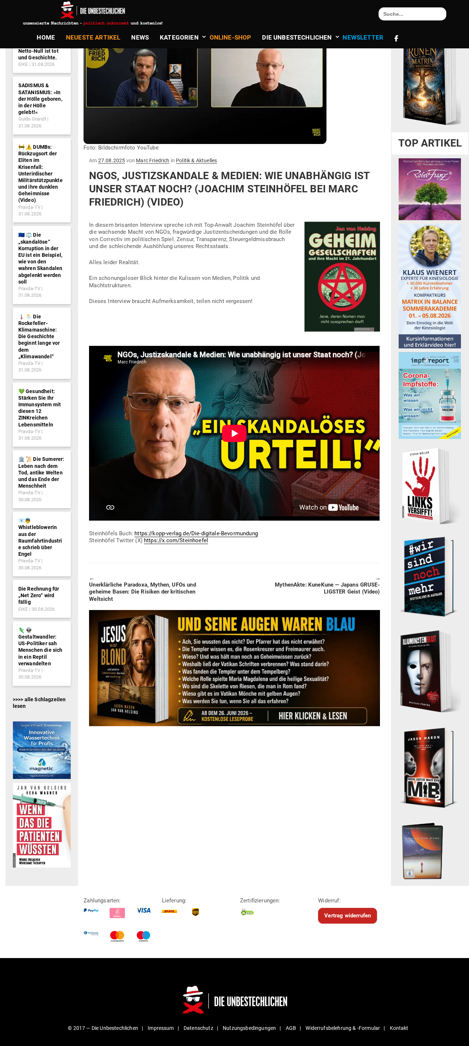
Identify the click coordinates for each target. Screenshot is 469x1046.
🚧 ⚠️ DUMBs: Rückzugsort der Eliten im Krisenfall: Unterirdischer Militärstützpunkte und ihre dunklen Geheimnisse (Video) (40, 173)
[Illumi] (430, 672)
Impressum (161, 1028)
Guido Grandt (32, 119)
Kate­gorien (179, 37)
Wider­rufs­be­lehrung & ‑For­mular (343, 1028)
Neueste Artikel (93, 37)
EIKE (23, 64)
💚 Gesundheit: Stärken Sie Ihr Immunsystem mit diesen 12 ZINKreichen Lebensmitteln (39, 408)
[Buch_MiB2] (430, 767)
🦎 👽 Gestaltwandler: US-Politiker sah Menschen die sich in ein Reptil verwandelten (40, 646)
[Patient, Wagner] (42, 825)
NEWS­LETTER (363, 37)
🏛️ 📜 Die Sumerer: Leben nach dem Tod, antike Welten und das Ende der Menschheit (41, 472)
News (140, 37)
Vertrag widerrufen (347, 915)
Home (46, 37)
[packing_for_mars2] (430, 849)
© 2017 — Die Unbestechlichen (103, 1028)
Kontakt (399, 1028)
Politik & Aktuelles (196, 160)
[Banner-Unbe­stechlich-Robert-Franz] (430, 189)
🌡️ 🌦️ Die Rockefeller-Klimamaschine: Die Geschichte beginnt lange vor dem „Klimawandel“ (39, 336)
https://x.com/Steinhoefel (176, 540)
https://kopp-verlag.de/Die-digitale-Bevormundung (196, 533)
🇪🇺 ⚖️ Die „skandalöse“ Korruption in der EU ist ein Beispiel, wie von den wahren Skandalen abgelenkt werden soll (40, 258)
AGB (291, 1028)
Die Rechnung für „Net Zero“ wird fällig (38, 595)
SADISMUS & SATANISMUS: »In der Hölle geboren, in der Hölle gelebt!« (40, 98)
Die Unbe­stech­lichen (297, 37)
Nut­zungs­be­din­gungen (249, 1028)
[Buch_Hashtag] (430, 576)
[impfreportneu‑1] (430, 395)
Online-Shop (230, 37)
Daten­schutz (198, 1028)
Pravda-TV (29, 207)
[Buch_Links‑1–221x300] (430, 484)
